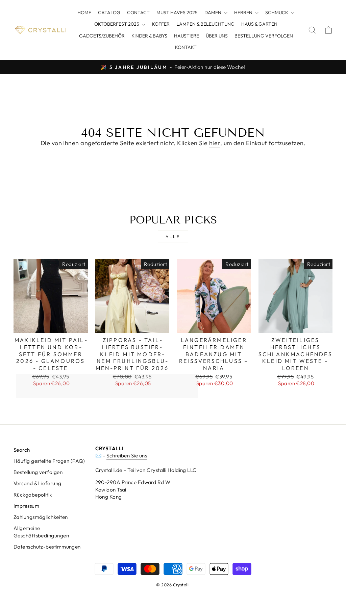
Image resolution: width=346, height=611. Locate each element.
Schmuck (277, 12)
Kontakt (186, 47)
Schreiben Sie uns (126, 455)
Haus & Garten (259, 24)
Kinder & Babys (149, 36)
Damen (213, 12)
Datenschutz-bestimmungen (47, 546)
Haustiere (186, 36)
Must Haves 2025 (177, 12)
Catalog (109, 12)
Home (84, 12)
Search (22, 450)
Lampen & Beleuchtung (205, 24)
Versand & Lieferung (37, 483)
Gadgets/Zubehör (102, 36)
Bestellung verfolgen (263, 36)
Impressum (26, 506)
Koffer (161, 24)
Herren (243, 12)
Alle (173, 236)
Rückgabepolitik (33, 495)
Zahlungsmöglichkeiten (41, 517)
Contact (138, 12)
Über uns (217, 36)
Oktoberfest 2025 (117, 24)
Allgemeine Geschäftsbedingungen (41, 531)
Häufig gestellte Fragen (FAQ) (49, 461)
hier (214, 143)
